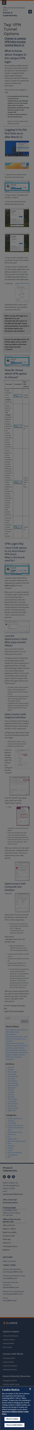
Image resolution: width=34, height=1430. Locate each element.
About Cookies (12, 1419)
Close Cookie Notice (14, 1425)
